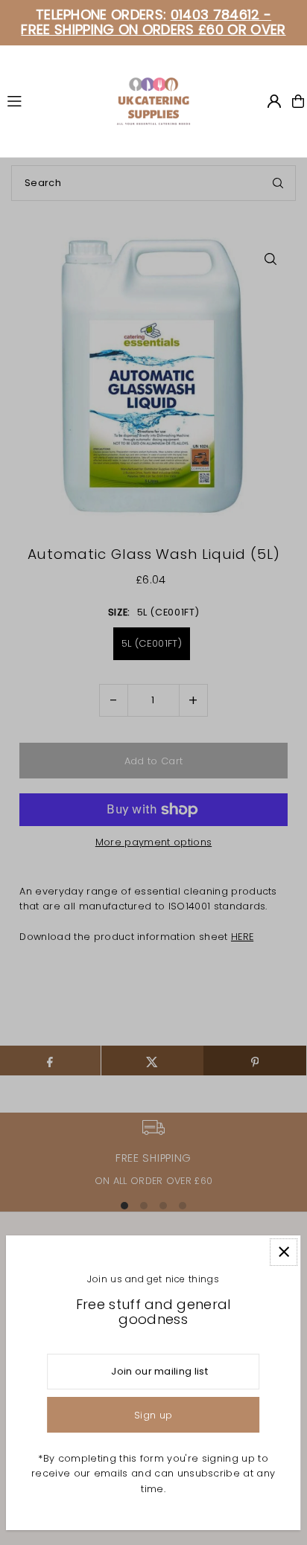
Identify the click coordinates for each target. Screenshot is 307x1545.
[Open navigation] (55, 100)
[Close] (283, 1252)
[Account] (274, 101)
